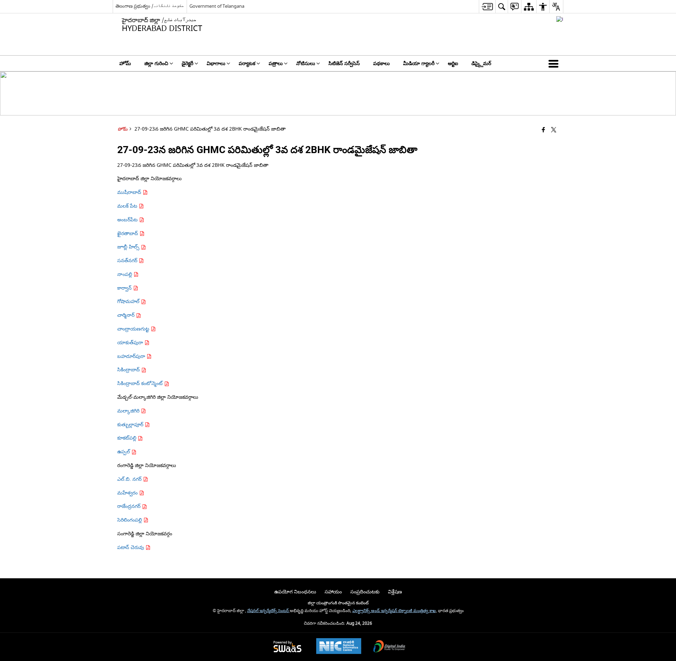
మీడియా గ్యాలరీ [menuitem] (418, 63)
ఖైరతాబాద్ (128, 233)
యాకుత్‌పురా (130, 342)
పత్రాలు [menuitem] (276, 63)
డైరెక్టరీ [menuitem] (187, 63)
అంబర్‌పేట (128, 220)
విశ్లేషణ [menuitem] (395, 592)
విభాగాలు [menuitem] (216, 63)
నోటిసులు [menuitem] (305, 63)
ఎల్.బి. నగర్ (130, 479)
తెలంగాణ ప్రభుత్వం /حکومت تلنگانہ (149, 6)
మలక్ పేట (128, 206)
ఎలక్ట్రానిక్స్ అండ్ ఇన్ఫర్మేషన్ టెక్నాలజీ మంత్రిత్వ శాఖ (394, 611)
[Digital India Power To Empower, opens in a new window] (389, 647)
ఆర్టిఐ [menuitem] (453, 63)
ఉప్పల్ (124, 451)
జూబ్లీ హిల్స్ (129, 247)
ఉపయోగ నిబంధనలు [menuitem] (295, 592)
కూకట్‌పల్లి (127, 438)
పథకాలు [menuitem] (381, 63)
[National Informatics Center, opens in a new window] (339, 647)
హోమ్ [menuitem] (125, 63)
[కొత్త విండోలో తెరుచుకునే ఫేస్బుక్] (543, 130)
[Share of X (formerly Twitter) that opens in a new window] (553, 130)
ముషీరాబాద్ (130, 192)
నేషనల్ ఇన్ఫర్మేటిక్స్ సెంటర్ (268, 611)
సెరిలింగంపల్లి (130, 520)
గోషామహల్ (129, 301)
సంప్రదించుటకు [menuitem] (365, 592)
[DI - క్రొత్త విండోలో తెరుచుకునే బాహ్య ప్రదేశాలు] (559, 19)
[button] (554, 63)
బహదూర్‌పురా (131, 356)
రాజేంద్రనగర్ (129, 506)
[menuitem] (487, 6)
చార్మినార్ (126, 315)
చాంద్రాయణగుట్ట (134, 329)
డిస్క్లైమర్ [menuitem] (481, 63)
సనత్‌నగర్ (128, 260)
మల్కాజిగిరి (129, 411)
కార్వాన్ (125, 288)
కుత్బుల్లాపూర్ (131, 424)
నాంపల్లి (125, 274)
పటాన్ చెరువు (131, 547)
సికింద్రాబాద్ (129, 369)
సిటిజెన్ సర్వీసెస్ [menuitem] (344, 63)
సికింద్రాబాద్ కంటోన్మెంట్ (140, 383)
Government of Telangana (216, 6)
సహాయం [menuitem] (333, 592)
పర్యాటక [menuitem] (247, 63)
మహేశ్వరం (128, 493)
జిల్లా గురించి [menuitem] (156, 63)
